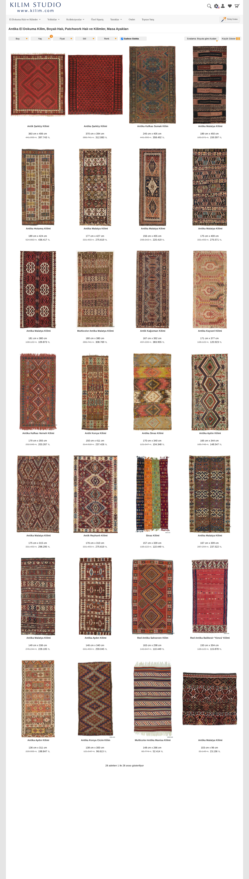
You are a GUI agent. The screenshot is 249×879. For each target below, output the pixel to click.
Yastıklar (116, 20)
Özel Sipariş (97, 19)
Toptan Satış (148, 19)
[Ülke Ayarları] (215, 5)
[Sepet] (237, 5)
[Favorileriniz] (229, 5)
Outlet (132, 19)
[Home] (35, 7)
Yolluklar (53, 20)
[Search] (208, 5)
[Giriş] (222, 5)
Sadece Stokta (131, 38)
